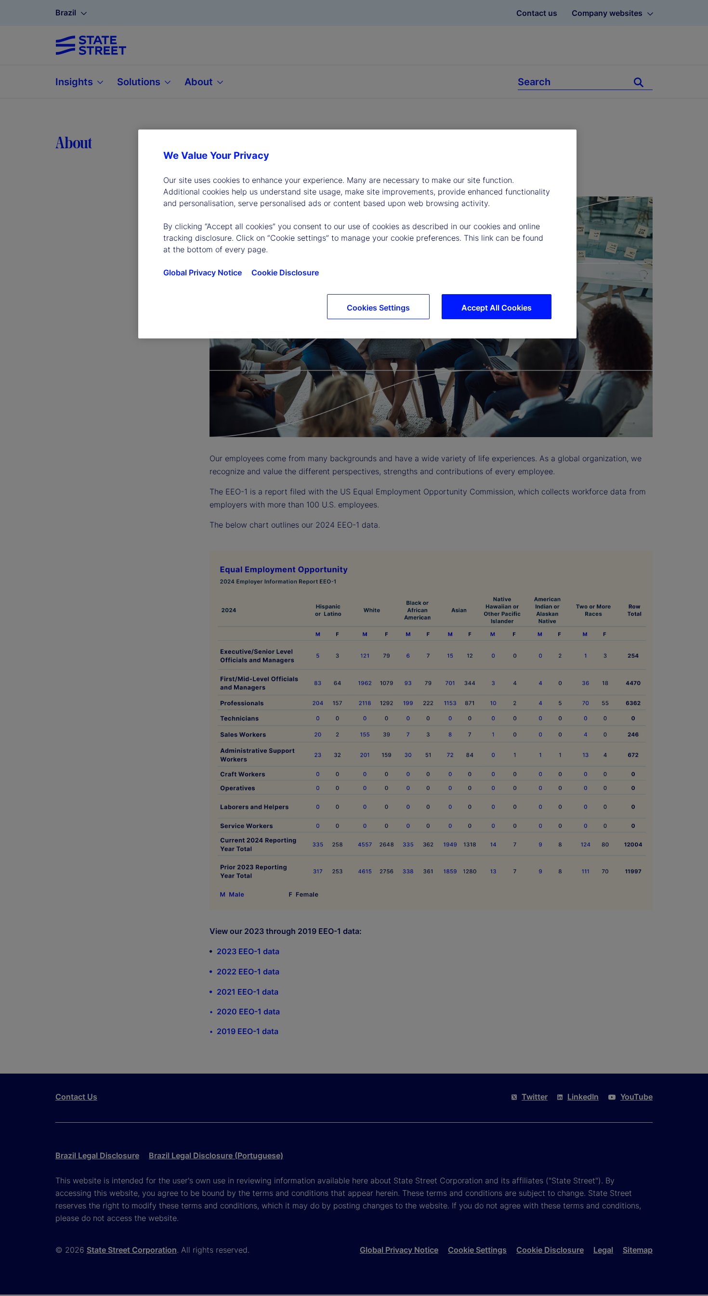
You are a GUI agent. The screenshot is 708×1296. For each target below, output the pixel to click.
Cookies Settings (378, 307)
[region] (357, 234)
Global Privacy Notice (202, 272)
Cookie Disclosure (285, 272)
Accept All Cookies (496, 307)
